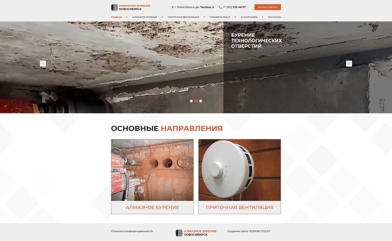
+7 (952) (234, 7)
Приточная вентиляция (183, 17)
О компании (249, 17)
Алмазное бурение (144, 17)
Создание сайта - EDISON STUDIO (248, 231)
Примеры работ (220, 17)
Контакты (274, 17)
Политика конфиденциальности (132, 231)
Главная (116, 17)
